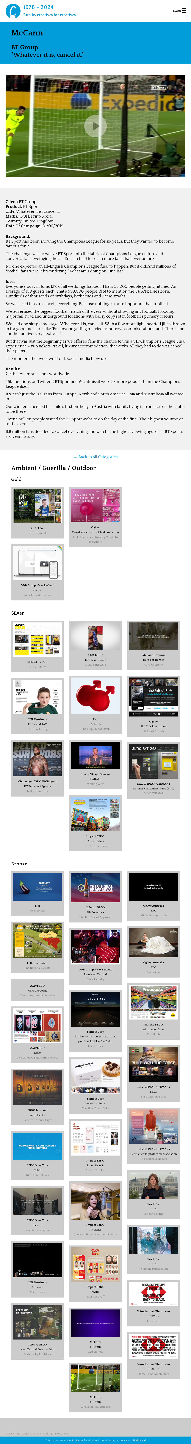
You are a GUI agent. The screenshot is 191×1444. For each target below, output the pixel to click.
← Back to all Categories (95, 457)
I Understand (139, 1440)
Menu (177, 10)
